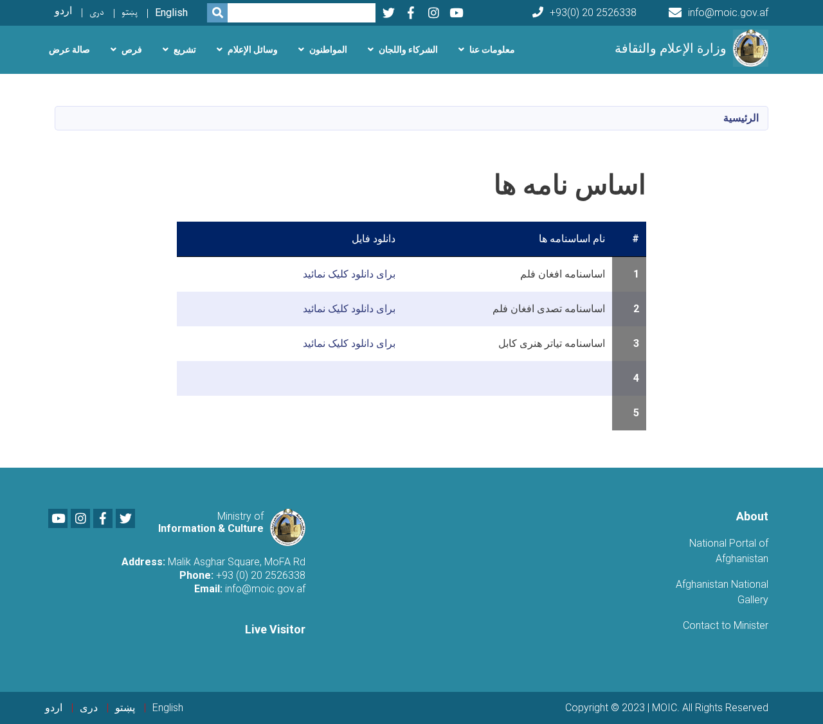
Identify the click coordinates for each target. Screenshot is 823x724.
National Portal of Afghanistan (728, 551)
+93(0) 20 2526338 (593, 12)
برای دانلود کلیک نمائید (349, 274)
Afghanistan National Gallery (722, 592)
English (171, 12)
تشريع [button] (185, 49)
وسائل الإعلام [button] (253, 49)
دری (96, 12)
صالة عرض (69, 49)
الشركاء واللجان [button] (408, 49)
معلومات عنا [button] (492, 49)
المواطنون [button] (328, 49)
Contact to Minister (725, 625)
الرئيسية (741, 118)
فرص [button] (132, 49)
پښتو (130, 12)
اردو (63, 10)
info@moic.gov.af (728, 12)
